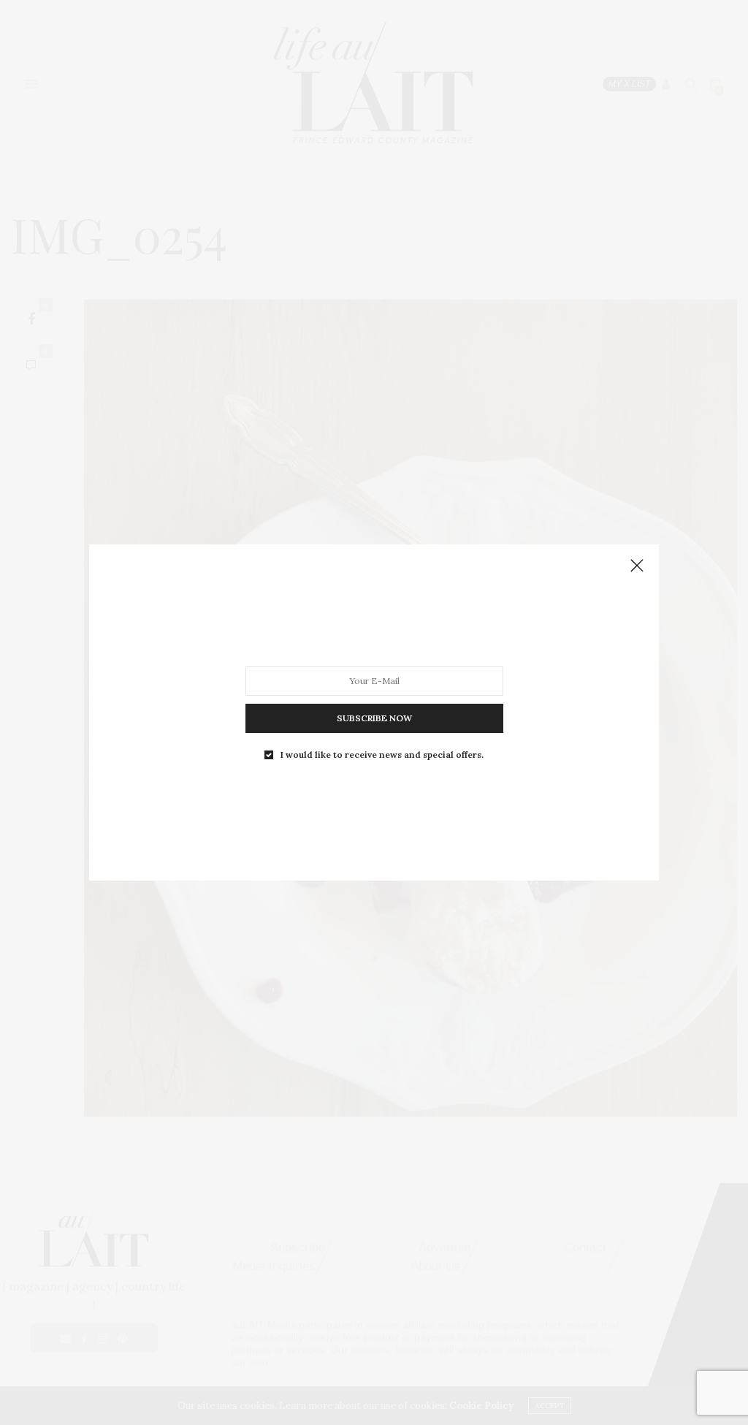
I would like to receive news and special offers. (382, 754)
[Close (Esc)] (637, 566)
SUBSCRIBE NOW (374, 717)
